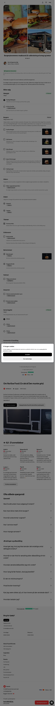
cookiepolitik (42, 349)
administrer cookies (7, 350)
